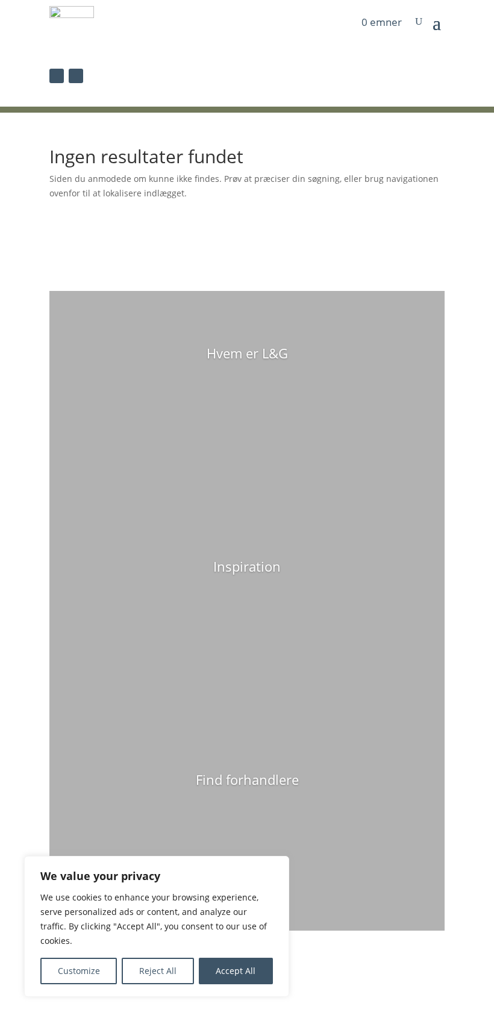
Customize (79, 970)
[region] (156, 926)
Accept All (235, 970)
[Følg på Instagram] (76, 76)
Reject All (158, 970)
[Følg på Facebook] (56, 76)
